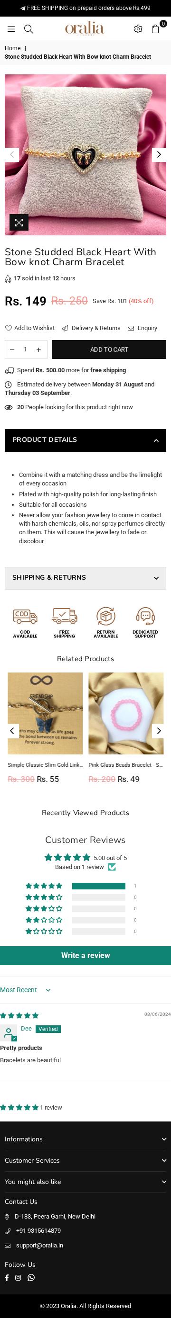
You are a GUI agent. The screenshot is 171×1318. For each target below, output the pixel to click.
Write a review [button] (85, 955)
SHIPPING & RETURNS (49, 577)
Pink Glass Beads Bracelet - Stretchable (125, 765)
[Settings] (138, 28)
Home (12, 48)
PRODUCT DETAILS (44, 439)
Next (159, 155)
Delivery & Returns (95, 328)
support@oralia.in (39, 1245)
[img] (19, 1015)
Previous (12, 155)
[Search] (28, 28)
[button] (45, 886)
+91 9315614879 (38, 1230)
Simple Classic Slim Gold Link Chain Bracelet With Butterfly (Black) (45, 765)
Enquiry (146, 328)
